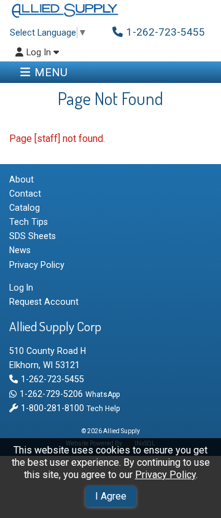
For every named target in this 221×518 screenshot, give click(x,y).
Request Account (44, 302)
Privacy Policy (165, 475)
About (21, 179)
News (20, 250)
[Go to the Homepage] (64, 11)
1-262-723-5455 (52, 379)
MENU (51, 72)
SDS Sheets (32, 236)
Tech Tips (28, 222)
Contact (25, 193)
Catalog (24, 208)
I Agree (110, 496)
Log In (39, 52)
